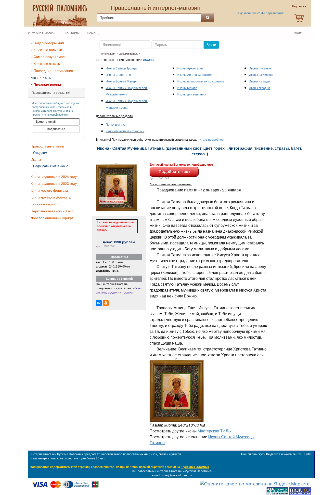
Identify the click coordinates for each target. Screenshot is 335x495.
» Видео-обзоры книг (47, 43)
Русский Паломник (195, 467)
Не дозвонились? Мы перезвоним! (259, 13)
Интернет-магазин (42, 33)
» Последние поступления (52, 71)
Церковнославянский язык (52, 211)
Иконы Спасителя (118, 75)
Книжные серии (43, 204)
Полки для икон (116, 124)
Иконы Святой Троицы (121, 68)
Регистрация (107, 53)
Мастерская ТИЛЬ (214, 431)
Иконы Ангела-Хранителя (195, 75)
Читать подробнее (211, 139)
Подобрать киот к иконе (50, 166)
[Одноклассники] (106, 303)
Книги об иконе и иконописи (125, 131)
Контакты (72, 33)
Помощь (93, 33)
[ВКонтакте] (99, 303)
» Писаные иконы (46, 84)
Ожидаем (40, 153)
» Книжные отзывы (46, 64)
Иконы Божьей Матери (122, 81)
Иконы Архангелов (190, 68)
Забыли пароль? (129, 53)
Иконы (47, 78)
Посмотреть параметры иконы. (171, 184)
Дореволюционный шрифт (52, 218)
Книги (35, 78)
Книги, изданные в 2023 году (54, 184)
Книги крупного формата (51, 197)
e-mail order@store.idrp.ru (169, 475)
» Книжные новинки (46, 50)
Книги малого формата (49, 190)
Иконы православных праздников (200, 81)
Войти (298, 33)
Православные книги (47, 146)
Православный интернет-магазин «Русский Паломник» (173, 471)
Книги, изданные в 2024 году (54, 177)
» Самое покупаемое (48, 57)
